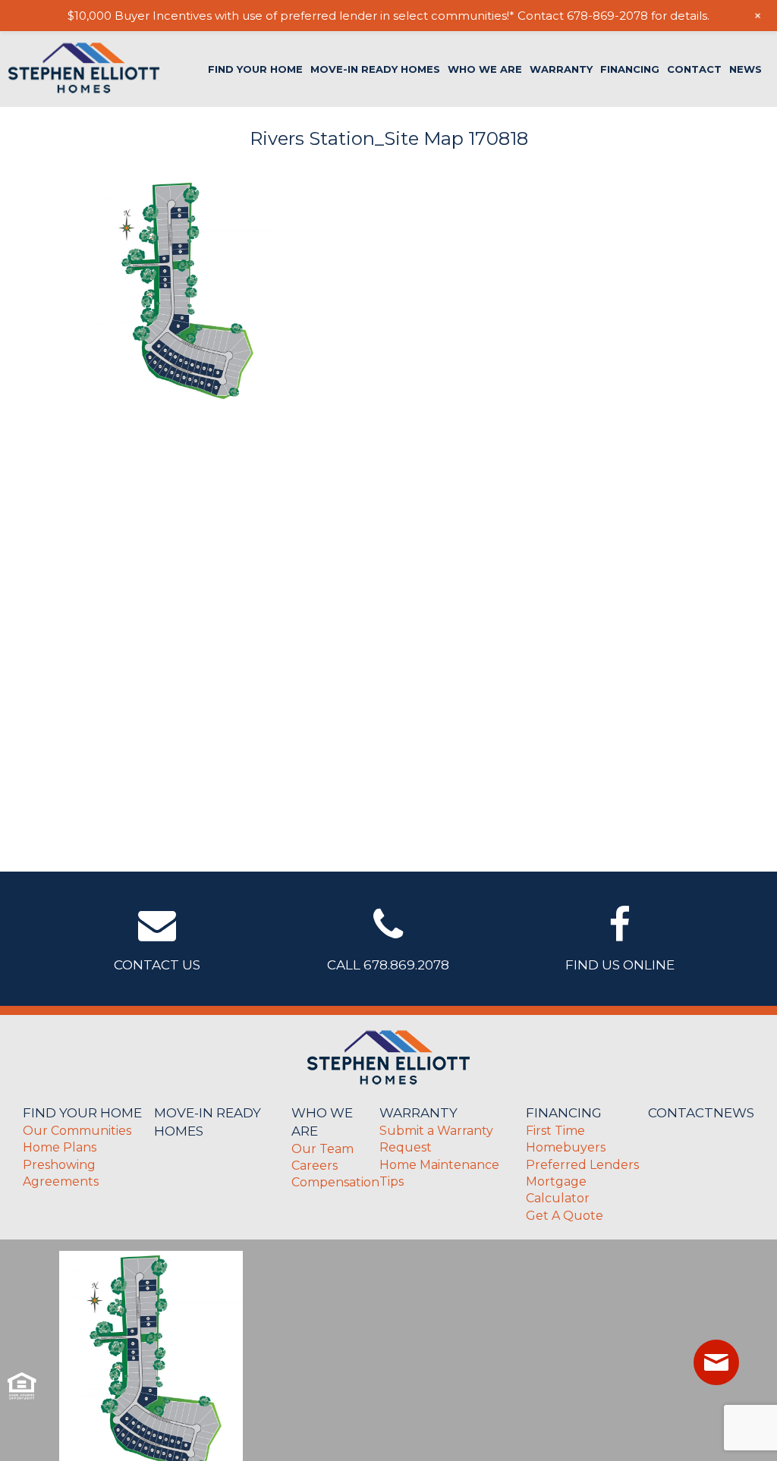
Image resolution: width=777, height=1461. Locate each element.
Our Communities (77, 1130)
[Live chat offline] (716, 1362)
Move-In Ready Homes (375, 69)
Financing (629, 69)
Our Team (322, 1149)
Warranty (561, 69)
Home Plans (59, 1147)
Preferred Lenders (582, 1165)
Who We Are (485, 69)
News (745, 69)
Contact (694, 69)
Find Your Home (255, 69)
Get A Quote (564, 1215)
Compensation (335, 1182)
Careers (314, 1165)
